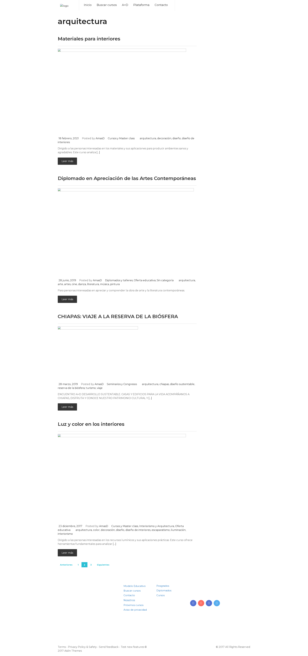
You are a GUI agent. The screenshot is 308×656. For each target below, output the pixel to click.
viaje (100, 388)
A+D (125, 5)
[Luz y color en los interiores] (122, 477)
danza (82, 284)
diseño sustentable (182, 384)
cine (74, 284)
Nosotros (129, 600)
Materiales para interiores (89, 39)
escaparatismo (161, 530)
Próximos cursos (133, 605)
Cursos (160, 595)
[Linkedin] (193, 603)
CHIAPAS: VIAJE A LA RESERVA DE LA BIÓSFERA (118, 316)
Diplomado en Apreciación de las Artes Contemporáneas (127, 178)
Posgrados (162, 585)
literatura (93, 284)
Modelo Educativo (135, 585)
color (96, 530)
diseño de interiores (137, 530)
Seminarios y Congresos (122, 384)
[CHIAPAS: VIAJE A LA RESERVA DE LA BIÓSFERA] (98, 353)
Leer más (67, 161)
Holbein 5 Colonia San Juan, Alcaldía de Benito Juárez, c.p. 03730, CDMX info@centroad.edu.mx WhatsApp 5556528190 (215, 589)
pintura (115, 284)
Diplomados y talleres (119, 280)
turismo (91, 388)
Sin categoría (165, 280)
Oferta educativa (145, 280)
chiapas (164, 384)
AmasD (100, 138)
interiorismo (65, 533)
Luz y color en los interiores (91, 424)
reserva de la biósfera (71, 388)
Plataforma (141, 5)
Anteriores (66, 564)
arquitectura (148, 138)
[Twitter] (217, 603)
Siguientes (103, 564)
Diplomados (163, 590)
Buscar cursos (107, 5)
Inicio (88, 5)
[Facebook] (209, 603)
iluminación (178, 530)
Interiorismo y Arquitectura (156, 526)
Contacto (161, 5)
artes (67, 284)
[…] (98, 152)
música (104, 284)
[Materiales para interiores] (122, 91)
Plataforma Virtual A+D (137, 614)
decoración (164, 138)
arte (60, 284)
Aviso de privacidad (135, 609)
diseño (176, 138)
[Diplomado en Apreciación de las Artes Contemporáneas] (126, 232)
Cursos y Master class (121, 138)
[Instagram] (201, 603)
